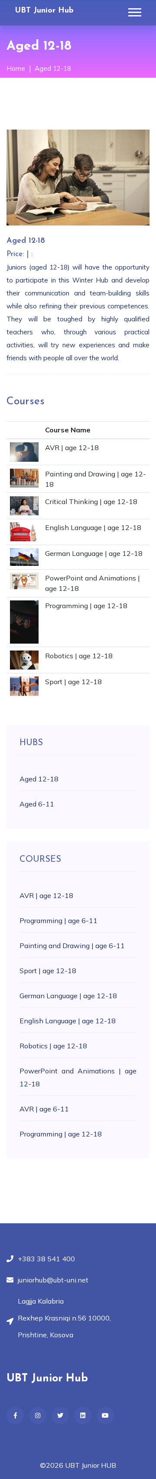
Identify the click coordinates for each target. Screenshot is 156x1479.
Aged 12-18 (53, 68)
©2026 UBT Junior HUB (78, 1465)
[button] (134, 10)
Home (15, 68)
